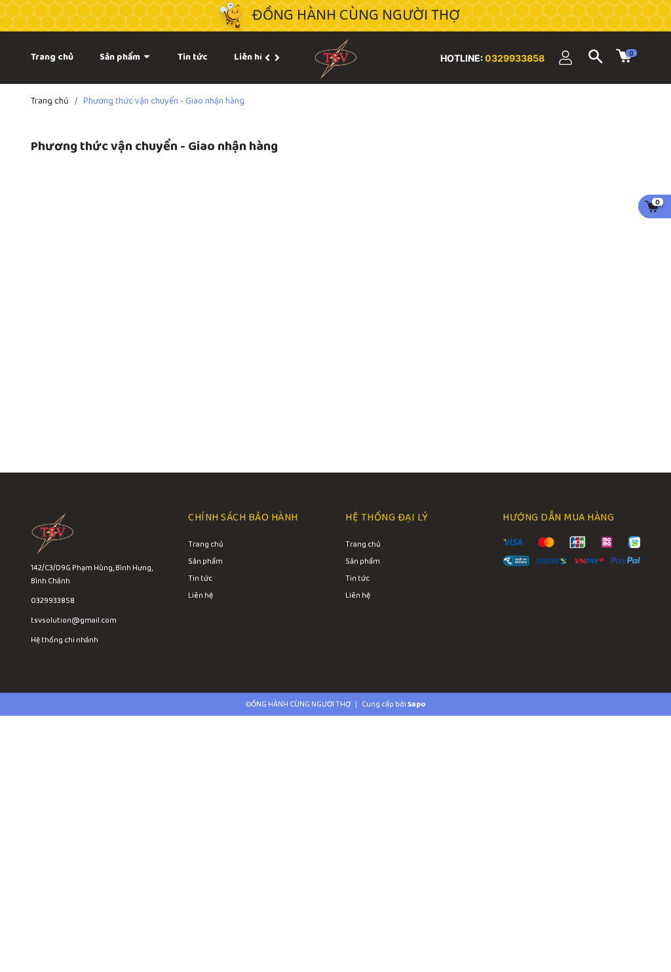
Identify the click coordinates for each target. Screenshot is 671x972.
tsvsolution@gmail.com (74, 620)
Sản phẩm (121, 57)
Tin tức (200, 579)
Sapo (417, 704)
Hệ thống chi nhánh (64, 640)
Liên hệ (200, 596)
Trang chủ (205, 545)
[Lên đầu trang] (632, 906)
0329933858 (514, 58)
